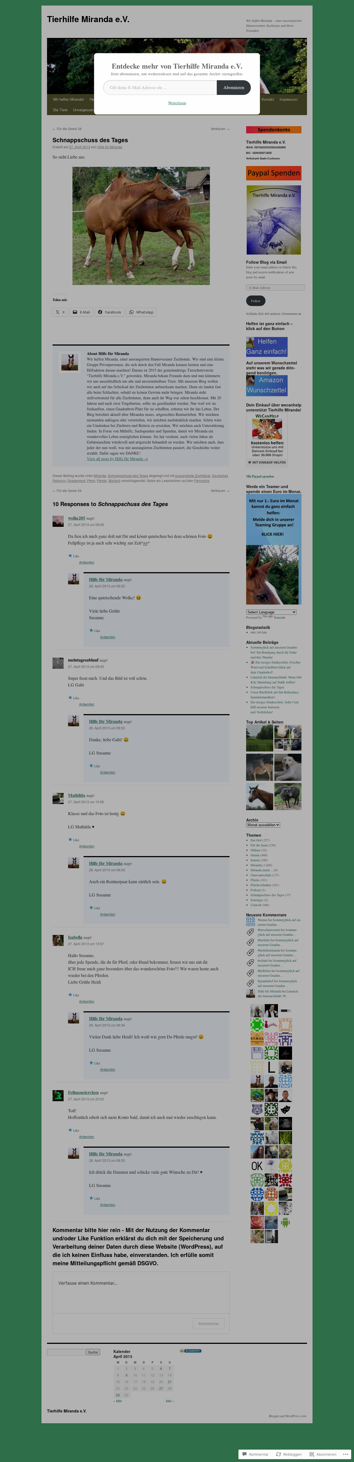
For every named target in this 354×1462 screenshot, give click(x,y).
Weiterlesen (177, 102)
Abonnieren (233, 87)
